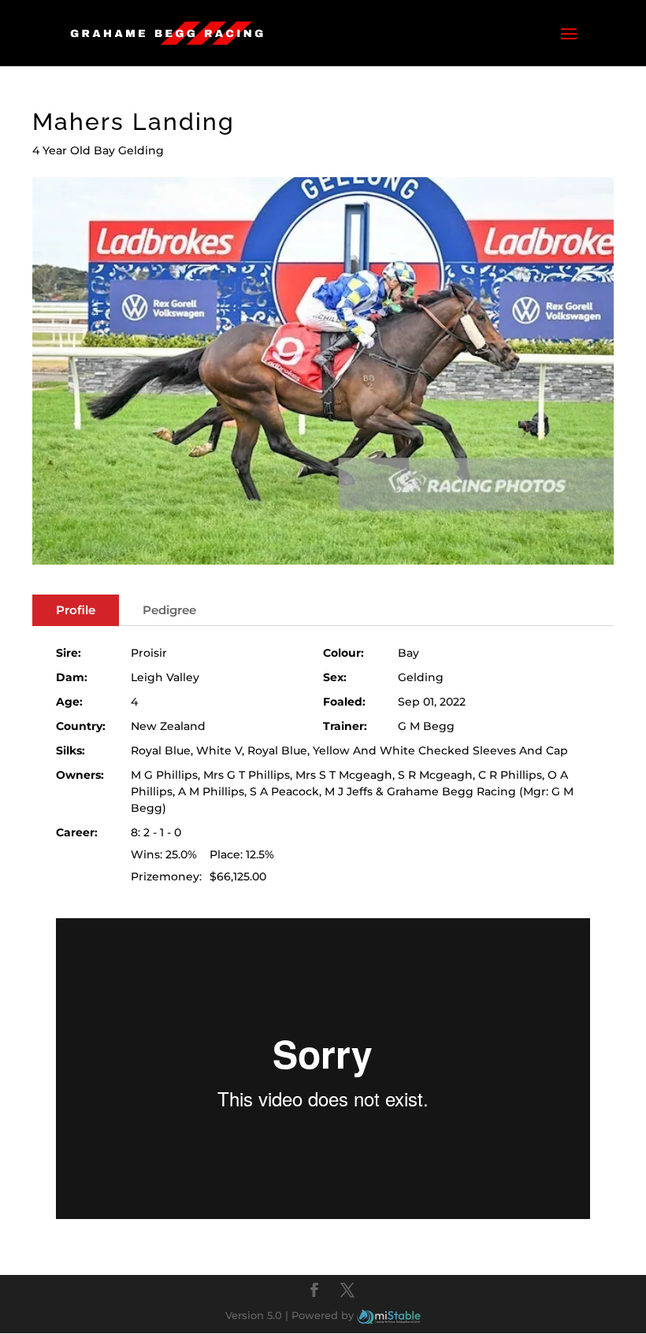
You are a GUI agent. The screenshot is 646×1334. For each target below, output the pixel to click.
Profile (75, 609)
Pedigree (169, 609)
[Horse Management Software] (389, 1315)
